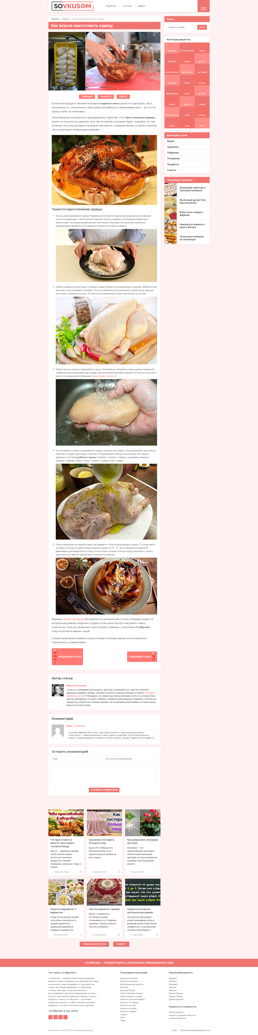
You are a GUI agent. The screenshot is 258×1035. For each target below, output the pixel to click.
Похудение (173, 158)
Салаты (123, 1014)
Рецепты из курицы (129, 1002)
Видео (170, 141)
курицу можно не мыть (103, 376)
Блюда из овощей (128, 978)
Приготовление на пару (131, 996)
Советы (123, 97)
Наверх (121, 944)
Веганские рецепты (129, 981)
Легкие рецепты (176, 1012)
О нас (174, 1030)
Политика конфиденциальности (195, 1030)
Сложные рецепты (177, 1018)
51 (157, 935)
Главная (55, 19)
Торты (123, 1020)
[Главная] (72, 6)
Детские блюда (127, 990)
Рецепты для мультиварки (132, 999)
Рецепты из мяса (128, 1005)
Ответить (80, 726)
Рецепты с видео (128, 1011)
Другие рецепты (176, 999)
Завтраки (173, 984)
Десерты (173, 981)
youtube (65, 1017)
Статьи (65, 19)
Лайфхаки (87, 97)
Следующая (140, 656)
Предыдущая (69, 656)
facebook (50, 1017)
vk (55, 1017)
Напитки (172, 990)
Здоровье (173, 146)
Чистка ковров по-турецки (104, 909)
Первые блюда (176, 996)
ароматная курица (73, 619)
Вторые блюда (176, 993)
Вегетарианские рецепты (132, 984)
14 (119, 935)
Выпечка (124, 987)
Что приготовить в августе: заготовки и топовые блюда (62, 843)
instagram (60, 1017)
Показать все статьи (94, 944)
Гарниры (173, 978)
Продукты (105, 97)
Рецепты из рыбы (128, 1008)
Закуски (172, 987)
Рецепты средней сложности (182, 1015)
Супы (122, 1017)
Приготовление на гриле (131, 993)
